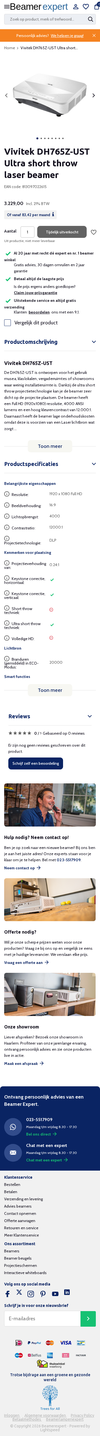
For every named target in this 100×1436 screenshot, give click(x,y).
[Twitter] (19, 1294)
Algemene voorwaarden (45, 1415)
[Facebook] (7, 1294)
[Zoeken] (91, 19)
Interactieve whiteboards (25, 1272)
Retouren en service (21, 1227)
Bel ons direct (38, 1134)
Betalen (10, 1191)
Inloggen (12, 1415)
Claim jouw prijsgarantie (35, 292)
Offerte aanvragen (19, 1220)
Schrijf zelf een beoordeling (35, 763)
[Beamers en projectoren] (40, 7)
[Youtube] (55, 1294)
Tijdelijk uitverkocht (62, 232)
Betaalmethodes (27, 1419)
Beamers (11, 1251)
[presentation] (6, 95)
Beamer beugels (18, 1258)
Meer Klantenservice (21, 1235)
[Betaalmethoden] (19, 1343)
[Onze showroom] (50, 994)
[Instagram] (31, 1294)
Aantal (10, 231)
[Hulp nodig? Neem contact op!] (50, 805)
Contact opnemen (20, 1213)
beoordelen (39, 312)
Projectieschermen (20, 1265)
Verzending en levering (23, 1198)
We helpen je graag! (67, 35)
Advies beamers (18, 1206)
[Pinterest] (43, 1294)
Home (9, 48)
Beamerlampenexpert (65, 1419)
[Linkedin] (67, 1294)
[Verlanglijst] (86, 7)
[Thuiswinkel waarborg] (51, 1364)
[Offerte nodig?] (50, 899)
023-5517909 (69, 859)
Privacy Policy (82, 1415)
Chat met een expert (44, 1160)
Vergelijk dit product (36, 323)
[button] (37, 138)
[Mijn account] (75, 7)
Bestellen (12, 1184)
